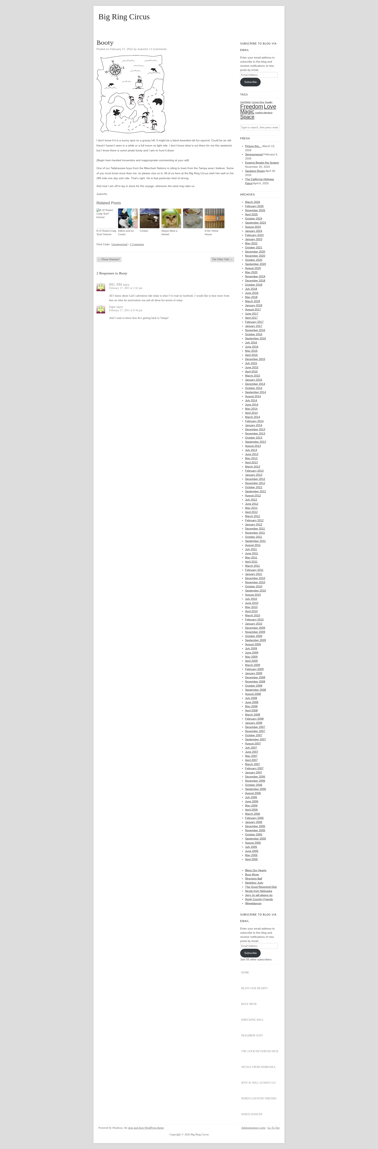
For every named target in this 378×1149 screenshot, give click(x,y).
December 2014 (255, 383)
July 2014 (251, 400)
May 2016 (251, 350)
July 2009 (251, 648)
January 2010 (253, 623)
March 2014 (252, 416)
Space (247, 117)
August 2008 (253, 693)
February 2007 (254, 768)
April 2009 (251, 660)
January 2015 (253, 379)
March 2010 (252, 615)
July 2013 (251, 450)
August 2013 (253, 445)
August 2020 (253, 268)
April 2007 (251, 760)
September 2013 (255, 441)
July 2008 (251, 698)
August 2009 (253, 644)
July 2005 (251, 846)
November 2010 (255, 582)
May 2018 (251, 297)
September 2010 (255, 590)
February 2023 (254, 235)
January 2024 (253, 230)
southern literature (263, 112)
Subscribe (250, 81)
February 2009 (254, 669)
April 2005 (251, 859)
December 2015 (255, 359)
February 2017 (254, 321)
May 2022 (251, 243)
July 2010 (251, 598)
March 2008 (252, 714)
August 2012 (253, 495)
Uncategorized (119, 244)
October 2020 (253, 259)
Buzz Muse (252, 874)
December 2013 (255, 429)
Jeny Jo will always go (258, 895)
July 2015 (251, 363)
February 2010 (254, 619)
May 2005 (251, 855)
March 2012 (252, 516)
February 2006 (254, 817)
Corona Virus (258, 102)
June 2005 (251, 851)
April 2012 (251, 512)
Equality (268, 102)
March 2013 (252, 466)
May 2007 (251, 755)
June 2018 (251, 292)
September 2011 (255, 541)
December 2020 (255, 251)
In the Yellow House (211, 233)
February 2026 (254, 206)
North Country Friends (259, 899)
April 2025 (251, 214)
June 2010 (251, 603)
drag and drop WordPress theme (146, 1127)
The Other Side (222, 259)
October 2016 (253, 334)
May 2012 (251, 507)
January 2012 (253, 524)
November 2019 (255, 276)
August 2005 (253, 842)
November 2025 (255, 210)
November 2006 (255, 780)
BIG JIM (115, 284)
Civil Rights (245, 102)
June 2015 (251, 367)
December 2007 (255, 727)
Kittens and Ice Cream (126, 233)
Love (270, 106)
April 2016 (251, 354)
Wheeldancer (253, 903)
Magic (247, 112)
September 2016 (255, 338)
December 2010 (255, 578)
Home (245, 972)
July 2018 (251, 288)
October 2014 (253, 388)
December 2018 (255, 280)
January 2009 (253, 673)
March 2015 (252, 375)
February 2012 (254, 520)
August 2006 (253, 793)
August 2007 (253, 743)
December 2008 (255, 677)
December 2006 (255, 776)
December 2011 (255, 528)
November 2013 (255, 433)
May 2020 (251, 272)
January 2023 (253, 239)
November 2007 (255, 731)
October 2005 (253, 834)
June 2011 (251, 553)
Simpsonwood (254, 154)
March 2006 (252, 813)
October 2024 (253, 218)
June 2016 (251, 346)
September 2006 (255, 789)
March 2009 (252, 665)
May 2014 (251, 408)
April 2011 (251, 561)
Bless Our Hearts (255, 870)
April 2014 (251, 412)
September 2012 (255, 491)
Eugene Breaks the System (262, 162)
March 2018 (252, 301)
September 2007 (255, 739)
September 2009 (255, 640)
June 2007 (251, 751)
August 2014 (253, 396)
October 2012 (253, 487)
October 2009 (253, 636)
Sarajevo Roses (255, 170)
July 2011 (251, 549)
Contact (144, 231)
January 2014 (253, 425)
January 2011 (253, 574)
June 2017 (251, 313)
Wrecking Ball (253, 878)
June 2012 (251, 503)
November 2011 (255, 532)
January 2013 (253, 474)
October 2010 (253, 586)
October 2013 (253, 437)
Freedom (251, 106)
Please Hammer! (109, 259)
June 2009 (251, 652)
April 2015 (251, 371)
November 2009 (255, 631)
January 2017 (253, 326)
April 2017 (251, 317)
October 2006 (253, 784)
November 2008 (255, 681)
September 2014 (255, 392)
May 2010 (251, 607)
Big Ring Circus (124, 17)
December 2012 (255, 479)
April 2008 (251, 710)
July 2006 (251, 797)
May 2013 (251, 458)
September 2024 (255, 222)
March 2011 (252, 565)
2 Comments (159, 49)
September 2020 (255, 264)
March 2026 (252, 202)
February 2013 (254, 470)
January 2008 (253, 722)
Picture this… (253, 146)
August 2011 (253, 545)
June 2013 (251, 454)
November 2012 (255, 483)
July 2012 (251, 499)
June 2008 (251, 702)
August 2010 (253, 594)
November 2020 (255, 255)
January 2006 (253, 822)
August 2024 (253, 226)
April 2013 (251, 462)
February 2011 (254, 569)
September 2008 (255, 689)
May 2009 (251, 656)
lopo (112, 307)
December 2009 (255, 627)
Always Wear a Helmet (169, 233)
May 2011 (251, 557)
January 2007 (253, 772)
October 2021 (253, 247)
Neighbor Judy (254, 882)
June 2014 (251, 404)
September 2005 (255, 838)
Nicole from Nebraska (258, 891)
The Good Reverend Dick (261, 886)
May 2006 (251, 805)
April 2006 (251, 809)
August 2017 (253, 309)
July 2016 (251, 342)
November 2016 (255, 330)
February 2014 (254, 421)
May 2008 (251, 706)
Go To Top (273, 1128)
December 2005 (255, 826)
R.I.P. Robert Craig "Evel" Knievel (106, 233)
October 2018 (253, 284)
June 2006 (251, 801)
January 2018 (253, 305)
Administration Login (253, 1128)
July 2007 (251, 747)
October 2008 (253, 685)
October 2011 (253, 536)
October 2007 (253, 735)
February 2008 (254, 718)
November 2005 (255, 830)
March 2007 (252, 764)
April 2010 (251, 611)
